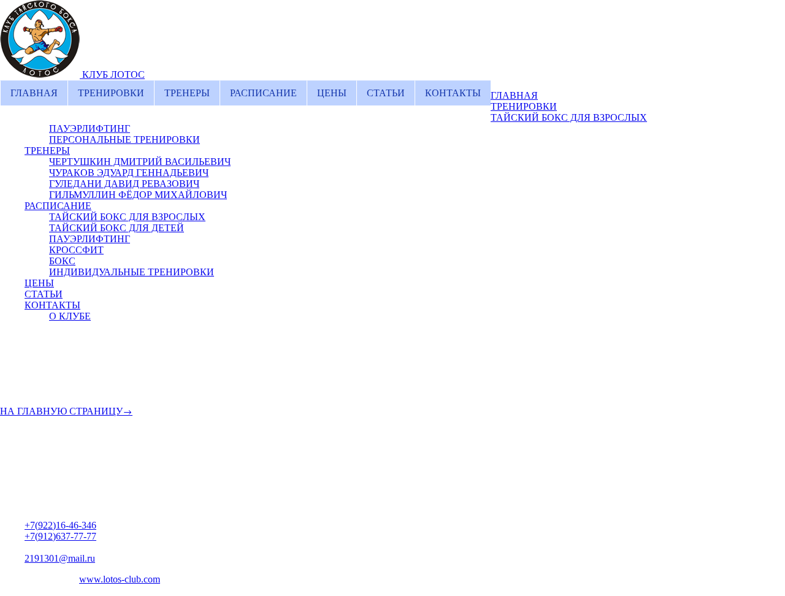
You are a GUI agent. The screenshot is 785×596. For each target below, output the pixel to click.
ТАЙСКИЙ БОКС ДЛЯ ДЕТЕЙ (116, 228)
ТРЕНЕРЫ (187, 93)
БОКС (62, 261)
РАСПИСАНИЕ (263, 93)
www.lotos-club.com (119, 579)
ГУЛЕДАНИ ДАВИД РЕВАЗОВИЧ (124, 183)
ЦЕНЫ (332, 93)
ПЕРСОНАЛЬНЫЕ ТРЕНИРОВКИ (124, 139)
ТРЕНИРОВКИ (111, 93)
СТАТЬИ (386, 93)
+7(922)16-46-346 (60, 525)
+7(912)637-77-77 (60, 536)
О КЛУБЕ (70, 316)
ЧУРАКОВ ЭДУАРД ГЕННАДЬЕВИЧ (129, 172)
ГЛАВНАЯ (34, 93)
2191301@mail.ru (60, 558)
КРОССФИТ (76, 250)
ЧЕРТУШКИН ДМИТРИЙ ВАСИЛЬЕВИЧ (140, 161)
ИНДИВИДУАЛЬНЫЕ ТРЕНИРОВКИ (131, 272)
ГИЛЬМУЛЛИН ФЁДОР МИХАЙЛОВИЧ (138, 194)
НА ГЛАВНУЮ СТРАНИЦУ (61, 411)
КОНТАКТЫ (453, 93)
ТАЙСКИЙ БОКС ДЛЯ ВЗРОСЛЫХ (569, 117)
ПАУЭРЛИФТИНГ (89, 128)
